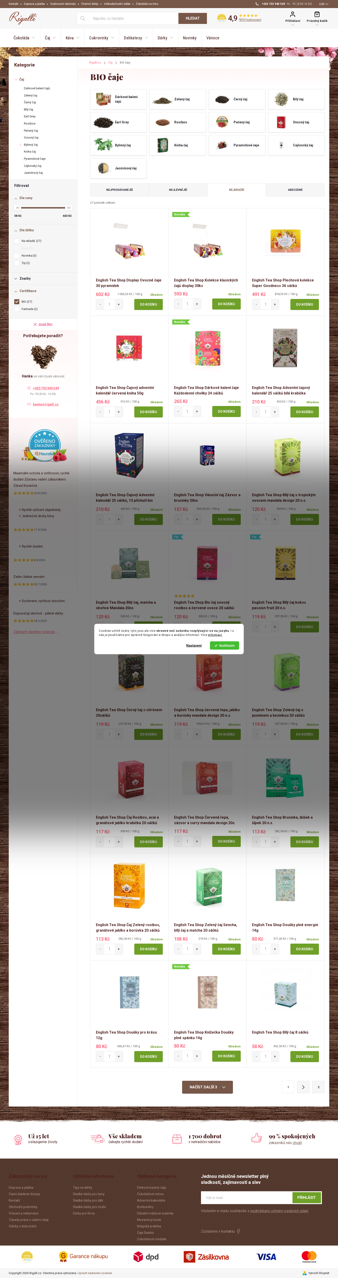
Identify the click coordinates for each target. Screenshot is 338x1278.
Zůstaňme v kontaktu (218, 1231)
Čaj (21, 79)
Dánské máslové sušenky (155, 1213)
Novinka (28, 255)
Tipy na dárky (82, 1187)
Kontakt (13, 4)
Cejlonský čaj (32, 166)
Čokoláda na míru (147, 4)
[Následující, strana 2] (303, 1087)
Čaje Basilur (145, 1233)
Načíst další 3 (204, 1087)
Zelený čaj (30, 95)
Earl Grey (29, 116)
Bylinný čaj (31, 144)
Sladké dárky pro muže (89, 1207)
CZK (322, 4)
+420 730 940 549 (46, 388)
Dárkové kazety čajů (151, 1187)
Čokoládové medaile (151, 1239)
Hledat (193, 18)
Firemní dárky (89, 4)
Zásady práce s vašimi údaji (29, 1220)
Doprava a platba (34, 4)
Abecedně (295, 189)
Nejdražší (236, 189)
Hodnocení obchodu (63, 4)
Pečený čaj (31, 130)
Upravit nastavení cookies (95, 1273)
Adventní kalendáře (151, 1200)
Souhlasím (227, 645)
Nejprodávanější (119, 189)
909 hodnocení (250, 20)
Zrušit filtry (45, 324)
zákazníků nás (285, 1143)
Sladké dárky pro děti (88, 1200)
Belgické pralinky (149, 1226)
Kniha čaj (30, 151)
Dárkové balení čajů (37, 88)
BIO (26, 301)
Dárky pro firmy (84, 1213)
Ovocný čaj (31, 137)
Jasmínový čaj (33, 172)
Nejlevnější (178, 189)
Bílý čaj (28, 109)
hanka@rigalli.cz (46, 404)
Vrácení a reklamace (23, 1213)
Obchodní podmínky (23, 1207)
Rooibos (29, 123)
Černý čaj (30, 102)
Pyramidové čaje (35, 158)
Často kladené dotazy (24, 1194)
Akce (27, 248)
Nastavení (194, 645)
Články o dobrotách (23, 1226)
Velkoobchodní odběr (117, 4)
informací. (215, 635)
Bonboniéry (145, 1207)
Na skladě (31, 241)
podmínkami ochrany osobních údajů (279, 1211)
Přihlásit (306, 1197)
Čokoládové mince (150, 1194)
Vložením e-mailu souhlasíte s (254, 1211)
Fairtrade (29, 309)
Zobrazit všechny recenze (34, 632)
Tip (25, 263)
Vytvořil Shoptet (318, 1273)
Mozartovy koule (149, 1220)
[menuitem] (24, 38)
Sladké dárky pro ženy (89, 1194)
